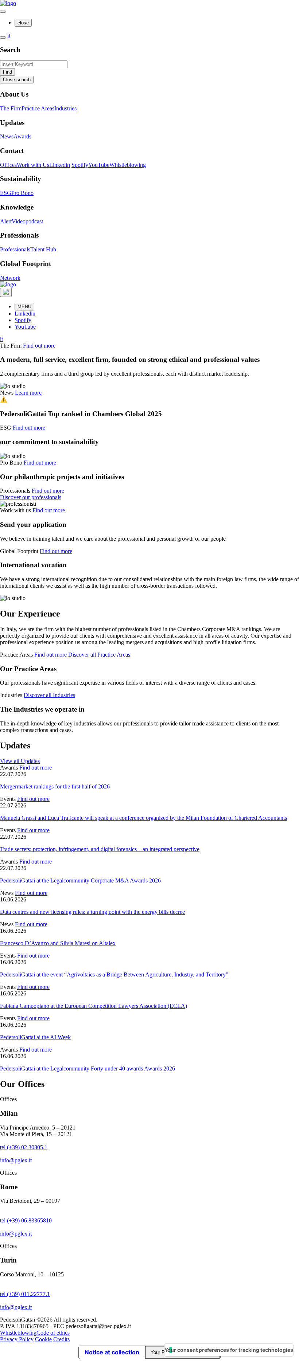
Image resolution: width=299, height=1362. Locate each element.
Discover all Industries (49, 695)
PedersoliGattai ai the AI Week (35, 1037)
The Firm (11, 108)
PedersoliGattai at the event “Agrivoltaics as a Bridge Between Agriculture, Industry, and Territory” (114, 974)
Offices (8, 165)
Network (10, 278)
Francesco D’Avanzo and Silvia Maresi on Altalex (58, 943)
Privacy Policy (17, 1339)
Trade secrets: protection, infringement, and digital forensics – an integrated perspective (99, 849)
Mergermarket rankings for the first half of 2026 (55, 786)
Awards (22, 136)
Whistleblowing (127, 165)
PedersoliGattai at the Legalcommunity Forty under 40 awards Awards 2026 (87, 1068)
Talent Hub (43, 249)
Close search (17, 79)
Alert (6, 221)
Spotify (79, 165)
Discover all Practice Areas (99, 654)
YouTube (98, 165)
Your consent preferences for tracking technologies (228, 1350)
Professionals (15, 249)
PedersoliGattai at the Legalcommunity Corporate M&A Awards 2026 (80, 880)
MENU (24, 306)
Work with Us (33, 165)
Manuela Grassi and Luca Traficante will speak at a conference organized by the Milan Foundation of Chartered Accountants (143, 818)
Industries (65, 108)
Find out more (39, 346)
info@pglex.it (16, 1160)
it (8, 35)
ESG (5, 193)
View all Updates (20, 761)
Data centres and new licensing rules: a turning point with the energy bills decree (92, 912)
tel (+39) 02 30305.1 (23, 1147)
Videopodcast (27, 221)
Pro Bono (22, 193)
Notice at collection (112, 1352)
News (6, 136)
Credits (61, 1339)
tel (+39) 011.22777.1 (25, 1294)
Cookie (43, 1339)
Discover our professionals (30, 497)
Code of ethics (53, 1333)
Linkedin (59, 165)
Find (7, 72)
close (23, 23)
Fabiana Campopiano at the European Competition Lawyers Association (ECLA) (93, 1006)
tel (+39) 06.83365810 (26, 1220)
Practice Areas (38, 108)
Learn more (28, 393)
